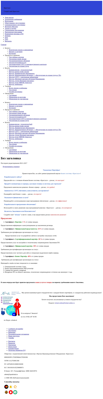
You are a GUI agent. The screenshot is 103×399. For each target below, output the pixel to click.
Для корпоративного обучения (19, 61)
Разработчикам (13, 348)
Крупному (12, 53)
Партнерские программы (13, 32)
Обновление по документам (18, 99)
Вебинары (11, 332)
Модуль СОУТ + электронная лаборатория (23, 77)
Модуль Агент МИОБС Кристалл (20, 82)
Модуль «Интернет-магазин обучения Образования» (27, 79)
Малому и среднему (16, 52)
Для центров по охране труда (19, 66)
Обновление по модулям (17, 97)
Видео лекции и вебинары (18, 88)
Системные (13, 95)
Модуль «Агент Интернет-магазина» (21, 81)
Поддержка (12, 330)
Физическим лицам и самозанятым (21, 50)
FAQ (6, 39)
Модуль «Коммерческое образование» (22, 73)
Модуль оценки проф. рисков (19, 72)
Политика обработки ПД (16, 350)
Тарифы (11, 338)
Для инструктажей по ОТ (17, 62)
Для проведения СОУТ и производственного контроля (27, 64)
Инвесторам (12, 347)
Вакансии (11, 343)
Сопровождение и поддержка (15, 25)
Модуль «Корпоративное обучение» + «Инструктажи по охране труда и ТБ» (35, 75)
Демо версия (9, 17)
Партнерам (12, 345)
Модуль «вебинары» (16, 84)
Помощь (8, 36)
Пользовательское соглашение (18, 334)
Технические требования (13, 19)
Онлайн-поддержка (15, 92)
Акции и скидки (10, 28)
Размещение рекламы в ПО (14, 34)
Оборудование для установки (15, 23)
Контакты (8, 41)
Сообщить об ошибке (15, 329)
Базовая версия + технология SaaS (20, 70)
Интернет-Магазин (11, 26)
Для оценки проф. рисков (17, 59)
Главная (3, 44)
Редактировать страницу (11, 166)
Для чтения (13, 90)
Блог (6, 37)
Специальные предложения (14, 30)
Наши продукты (14, 336)
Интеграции (9, 21)
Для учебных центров (16, 57)
